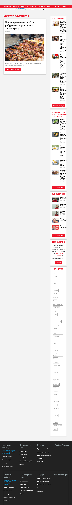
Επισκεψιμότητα (57, 321)
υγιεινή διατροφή (57, 425)
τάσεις (54, 418)
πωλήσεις (55, 415)
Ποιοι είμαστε (23, 451)
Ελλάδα (55, 314)
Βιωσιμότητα (56, 307)
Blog (5, 9)
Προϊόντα (33, 6)
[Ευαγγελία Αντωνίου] (55, 227)
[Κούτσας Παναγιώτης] (55, 199)
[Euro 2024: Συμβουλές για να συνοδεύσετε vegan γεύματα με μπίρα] (55, 89)
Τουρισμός (55, 362)
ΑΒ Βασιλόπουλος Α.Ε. (25, 461)
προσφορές (56, 408)
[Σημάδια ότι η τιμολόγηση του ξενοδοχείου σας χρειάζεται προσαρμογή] (55, 23)
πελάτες (55, 405)
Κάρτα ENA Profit (60, 6)
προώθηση (55, 412)
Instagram (55, 290)
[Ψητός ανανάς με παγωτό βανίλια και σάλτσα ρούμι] (55, 147)
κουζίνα (55, 394)
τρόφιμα (55, 422)
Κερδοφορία (56, 336)
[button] (70, 6)
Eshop (54, 283)
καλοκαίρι (55, 391)
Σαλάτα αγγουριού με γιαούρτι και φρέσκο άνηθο (63, 124)
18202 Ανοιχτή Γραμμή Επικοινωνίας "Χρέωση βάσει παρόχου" (8, 452)
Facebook (55, 287)
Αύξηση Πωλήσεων (57, 304)
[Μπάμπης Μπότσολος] (55, 220)
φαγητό (55, 429)
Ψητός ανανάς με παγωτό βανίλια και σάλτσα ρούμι (62, 150)
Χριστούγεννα (56, 365)
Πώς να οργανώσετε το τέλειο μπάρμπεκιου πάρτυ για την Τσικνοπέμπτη (19, 25)
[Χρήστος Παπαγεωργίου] (55, 213)
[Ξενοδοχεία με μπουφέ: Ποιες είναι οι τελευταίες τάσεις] (55, 75)
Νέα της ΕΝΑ (23, 454)
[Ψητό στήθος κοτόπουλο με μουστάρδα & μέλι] (55, 134)
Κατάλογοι (24, 6)
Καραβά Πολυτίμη (63, 205)
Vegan (54, 300)
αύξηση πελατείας (57, 369)
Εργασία (21, 464)
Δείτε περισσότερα (58, 106)
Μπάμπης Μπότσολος (64, 219)
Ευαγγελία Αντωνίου (63, 226)
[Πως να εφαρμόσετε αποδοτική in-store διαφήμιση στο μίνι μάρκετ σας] (55, 56)
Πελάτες (49, 6)
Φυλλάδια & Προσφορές (11, 6)
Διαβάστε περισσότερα (13, 69)
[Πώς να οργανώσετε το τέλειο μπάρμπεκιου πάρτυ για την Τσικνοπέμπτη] (24, 47)
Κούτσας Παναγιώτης (64, 198)
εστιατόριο (56, 387)
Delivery (55, 276)
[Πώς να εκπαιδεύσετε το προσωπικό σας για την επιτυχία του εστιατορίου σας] (55, 38)
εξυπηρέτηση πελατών (56, 380)
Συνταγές (55, 358)
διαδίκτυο (55, 372)
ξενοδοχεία (56, 401)
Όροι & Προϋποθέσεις (43, 449)
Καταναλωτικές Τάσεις (56, 332)
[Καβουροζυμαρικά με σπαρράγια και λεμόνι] (55, 162)
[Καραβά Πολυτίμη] (55, 206)
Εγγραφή (12, 9)
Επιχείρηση (56, 325)
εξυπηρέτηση (56, 376)
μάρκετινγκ (55, 398)
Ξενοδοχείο (56, 347)
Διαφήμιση (56, 311)
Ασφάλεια (40, 461)
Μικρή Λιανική (56, 343)
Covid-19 (55, 273)
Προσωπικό (56, 350)
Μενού (54, 340)
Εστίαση (55, 328)
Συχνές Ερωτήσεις (7, 456)
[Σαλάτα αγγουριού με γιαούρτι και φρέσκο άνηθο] (55, 121)
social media (56, 297)
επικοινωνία (56, 384)
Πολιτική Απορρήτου (43, 452)
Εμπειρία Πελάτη (57, 318)
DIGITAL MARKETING (58, 280)
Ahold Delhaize (23, 457)
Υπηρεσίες (41, 6)
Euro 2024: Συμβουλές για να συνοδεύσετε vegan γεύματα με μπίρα (64, 93)
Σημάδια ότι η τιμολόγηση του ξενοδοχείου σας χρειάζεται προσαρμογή (64, 26)
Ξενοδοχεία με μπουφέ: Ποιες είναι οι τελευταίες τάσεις (64, 77)
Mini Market (56, 293)
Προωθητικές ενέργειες (56, 354)
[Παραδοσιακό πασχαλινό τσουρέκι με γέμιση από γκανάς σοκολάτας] (55, 172)
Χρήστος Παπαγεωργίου (65, 212)
